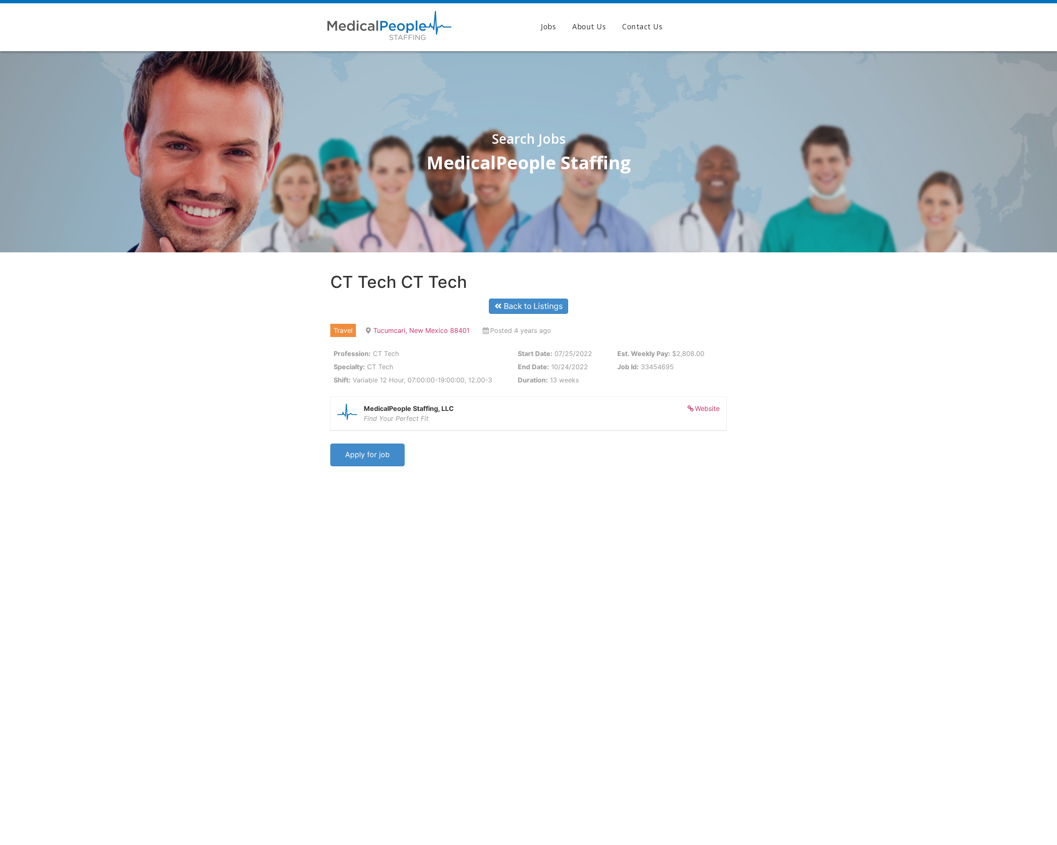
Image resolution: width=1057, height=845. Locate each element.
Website (707, 408)
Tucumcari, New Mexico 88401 (421, 330)
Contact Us (642, 26)
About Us (589, 26)
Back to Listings (532, 306)
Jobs (548, 26)
